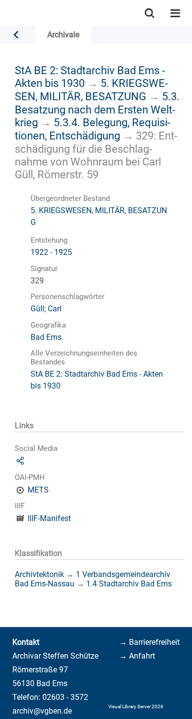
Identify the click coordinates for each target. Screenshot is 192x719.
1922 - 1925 (51, 252)
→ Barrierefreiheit (149, 642)
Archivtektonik (39, 574)
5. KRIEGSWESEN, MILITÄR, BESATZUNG (91, 90)
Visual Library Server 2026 (135, 706)
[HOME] (5, 13)
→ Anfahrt (137, 656)
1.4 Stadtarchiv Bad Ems (129, 583)
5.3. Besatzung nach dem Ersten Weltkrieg (97, 109)
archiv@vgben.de (42, 711)
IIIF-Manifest (49, 518)
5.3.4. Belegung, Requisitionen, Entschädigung (92, 129)
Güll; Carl (46, 308)
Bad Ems (46, 337)
